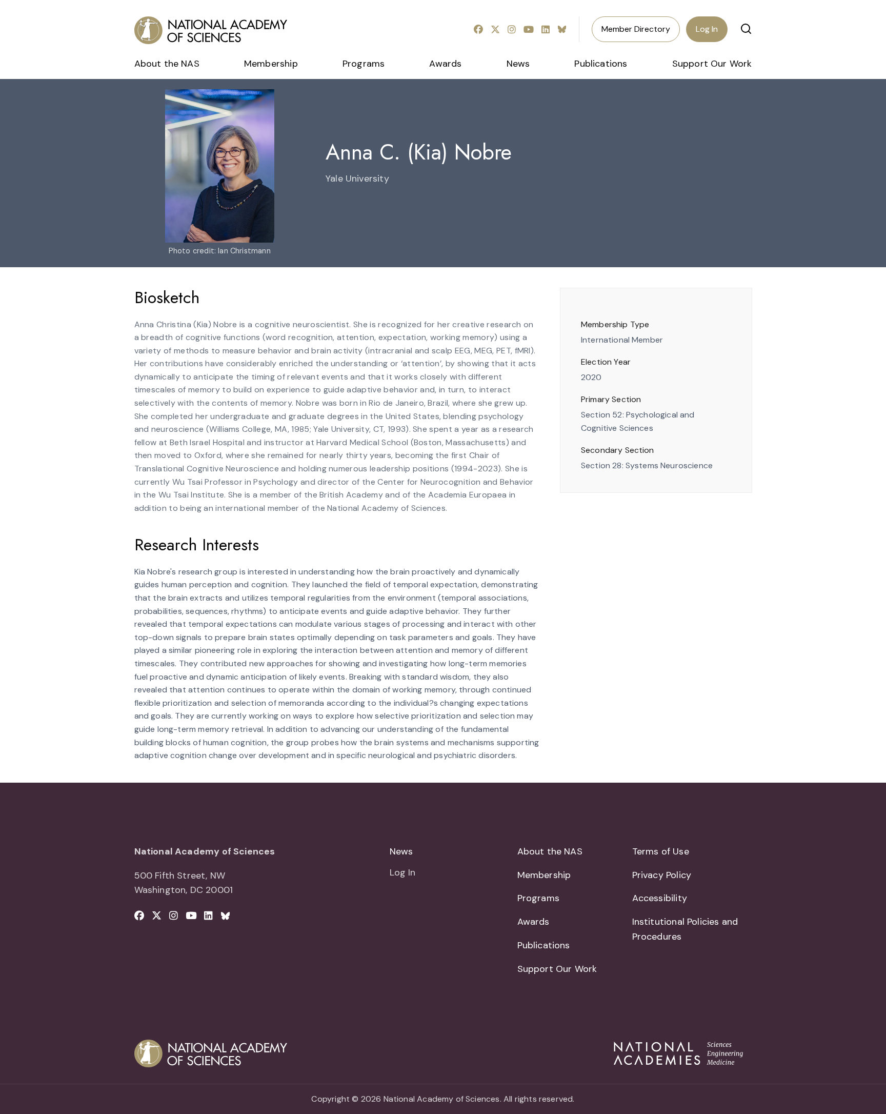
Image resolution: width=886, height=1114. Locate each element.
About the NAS (166, 63)
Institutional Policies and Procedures (685, 929)
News (518, 63)
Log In (707, 29)
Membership (271, 63)
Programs (364, 63)
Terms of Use (660, 851)
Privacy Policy (662, 875)
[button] (746, 29)
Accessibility (659, 898)
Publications (600, 63)
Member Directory (635, 29)
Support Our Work (712, 63)
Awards (445, 63)
